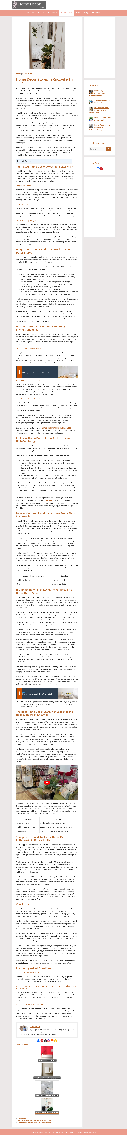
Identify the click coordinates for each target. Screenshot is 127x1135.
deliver (49, 500)
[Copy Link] (55, 1040)
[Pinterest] (41, 1040)
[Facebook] (38, 1040)
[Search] (108, 149)
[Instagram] (48, 1040)
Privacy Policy (63, 1132)
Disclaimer (86, 1132)
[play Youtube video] (47, 782)
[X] (45, 1040)
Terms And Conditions (75, 1132)
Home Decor (27, 74)
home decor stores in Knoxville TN (57, 428)
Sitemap (93, 1132)
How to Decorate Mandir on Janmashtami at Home (34, 1122)
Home (18, 74)
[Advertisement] (83, 4)
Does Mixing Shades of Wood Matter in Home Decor (34, 1120)
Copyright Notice (53, 1132)
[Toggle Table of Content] (68, 161)
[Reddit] (52, 1040)
